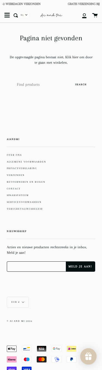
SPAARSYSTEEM (18, 195)
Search (81, 84)
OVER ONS (14, 155)
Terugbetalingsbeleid (25, 208)
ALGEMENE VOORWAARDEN (26, 161)
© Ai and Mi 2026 (19, 321)
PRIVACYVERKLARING (22, 168)
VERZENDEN (16, 175)
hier (75, 57)
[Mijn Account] (81, 15)
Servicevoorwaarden (24, 202)
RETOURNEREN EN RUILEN (26, 182)
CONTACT (14, 188)
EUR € (15, 302)
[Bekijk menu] (7, 15)
